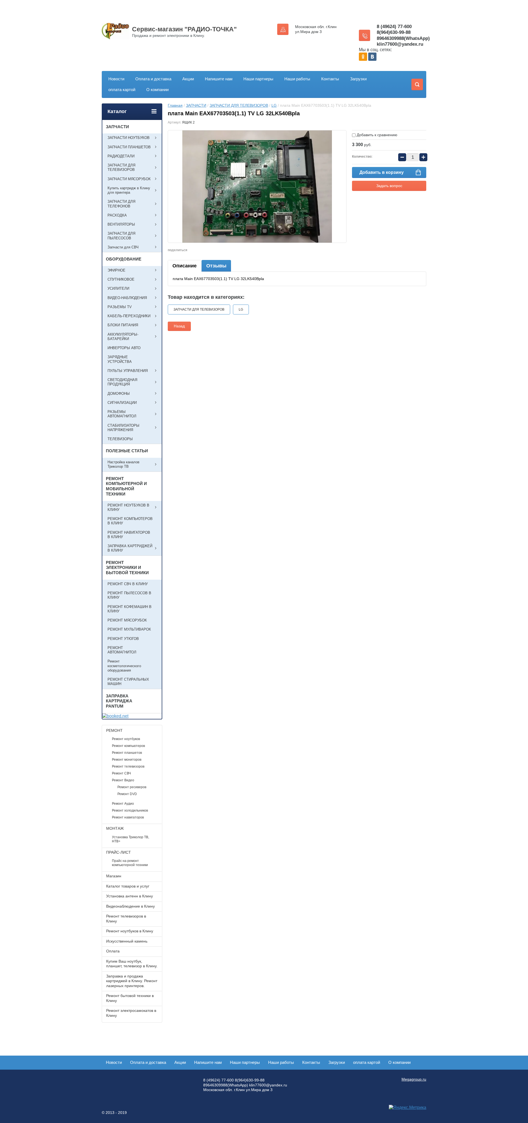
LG (274, 105)
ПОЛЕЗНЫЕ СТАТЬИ (127, 450)
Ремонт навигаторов (128, 817)
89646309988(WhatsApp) (403, 38)
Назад (179, 326)
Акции (188, 78)
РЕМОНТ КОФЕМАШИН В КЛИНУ (130, 609)
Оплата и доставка (153, 78)
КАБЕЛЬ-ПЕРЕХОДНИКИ (129, 316)
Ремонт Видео (123, 780)
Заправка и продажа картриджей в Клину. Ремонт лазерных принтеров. (131, 981)
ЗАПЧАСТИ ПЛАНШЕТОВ (129, 147)
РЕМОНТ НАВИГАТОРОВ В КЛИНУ (129, 534)
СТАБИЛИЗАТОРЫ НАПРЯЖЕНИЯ (123, 427)
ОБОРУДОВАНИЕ (123, 259)
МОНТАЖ (115, 828)
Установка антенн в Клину (129, 896)
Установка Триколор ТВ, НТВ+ (130, 839)
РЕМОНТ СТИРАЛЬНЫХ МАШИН (128, 681)
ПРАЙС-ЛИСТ (118, 852)
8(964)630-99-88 (394, 32)
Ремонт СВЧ (121, 773)
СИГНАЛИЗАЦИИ (122, 403)
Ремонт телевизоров (128, 766)
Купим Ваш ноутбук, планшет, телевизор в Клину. (132, 963)
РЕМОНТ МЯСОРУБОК (127, 620)
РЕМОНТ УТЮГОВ (123, 639)
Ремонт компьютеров (128, 746)
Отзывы (216, 266)
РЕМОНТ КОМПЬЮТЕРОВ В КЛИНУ (130, 521)
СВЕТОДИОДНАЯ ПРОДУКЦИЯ (122, 382)
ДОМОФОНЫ (119, 393)
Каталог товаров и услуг (127, 886)
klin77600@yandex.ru (400, 44)
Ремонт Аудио (123, 804)
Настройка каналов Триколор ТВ (123, 464)
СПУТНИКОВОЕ (121, 279)
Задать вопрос (389, 185)
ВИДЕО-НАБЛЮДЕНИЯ (127, 298)
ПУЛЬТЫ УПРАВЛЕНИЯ (128, 371)
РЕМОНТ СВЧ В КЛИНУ (128, 584)
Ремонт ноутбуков (126, 739)
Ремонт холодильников (130, 810)
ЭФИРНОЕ (116, 270)
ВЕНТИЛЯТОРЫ (121, 224)
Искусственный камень (126, 941)
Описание (184, 266)
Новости (116, 78)
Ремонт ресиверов (131, 787)
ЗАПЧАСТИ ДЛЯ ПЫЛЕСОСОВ (121, 235)
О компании (157, 89)
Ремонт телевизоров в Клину (126, 918)
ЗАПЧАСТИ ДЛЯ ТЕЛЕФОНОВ (121, 203)
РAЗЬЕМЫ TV (120, 307)
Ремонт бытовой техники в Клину (130, 998)
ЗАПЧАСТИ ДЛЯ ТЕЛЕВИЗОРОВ (239, 105)
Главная (175, 105)
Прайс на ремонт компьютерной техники (130, 863)
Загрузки (358, 78)
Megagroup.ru (414, 1079)
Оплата (113, 951)
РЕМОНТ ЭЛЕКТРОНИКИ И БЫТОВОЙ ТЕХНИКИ (127, 567)
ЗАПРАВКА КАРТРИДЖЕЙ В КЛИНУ (130, 548)
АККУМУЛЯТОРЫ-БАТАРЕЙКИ (123, 336)
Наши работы (297, 78)
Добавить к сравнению (376, 135)
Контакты (330, 78)
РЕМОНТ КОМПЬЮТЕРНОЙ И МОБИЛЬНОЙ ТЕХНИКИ (126, 486)
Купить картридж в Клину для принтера (129, 190)
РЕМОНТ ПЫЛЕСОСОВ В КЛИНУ (129, 595)
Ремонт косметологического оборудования (124, 665)
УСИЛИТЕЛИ (118, 288)
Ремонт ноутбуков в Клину (129, 931)
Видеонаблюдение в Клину (130, 906)
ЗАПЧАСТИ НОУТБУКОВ (129, 138)
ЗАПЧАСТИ (196, 105)
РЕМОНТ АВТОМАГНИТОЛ (122, 650)
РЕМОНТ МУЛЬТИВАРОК (129, 629)
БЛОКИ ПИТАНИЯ (123, 325)
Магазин (113, 876)
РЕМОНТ (114, 730)
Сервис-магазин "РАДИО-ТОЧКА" (184, 29)
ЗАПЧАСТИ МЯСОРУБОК (129, 179)
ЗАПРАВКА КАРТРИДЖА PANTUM (119, 701)
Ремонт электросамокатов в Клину (131, 1013)
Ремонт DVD (127, 794)
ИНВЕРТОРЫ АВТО (124, 348)
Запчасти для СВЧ (123, 247)
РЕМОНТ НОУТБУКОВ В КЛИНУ (128, 507)
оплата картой (121, 89)
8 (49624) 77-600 (394, 26)
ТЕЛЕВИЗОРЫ (120, 439)
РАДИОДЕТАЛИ (121, 156)
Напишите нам (218, 78)
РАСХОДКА (117, 215)
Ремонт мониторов (126, 760)
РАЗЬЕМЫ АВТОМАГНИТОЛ (122, 414)
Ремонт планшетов (127, 753)
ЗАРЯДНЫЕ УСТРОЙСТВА (120, 359)
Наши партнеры (258, 78)
